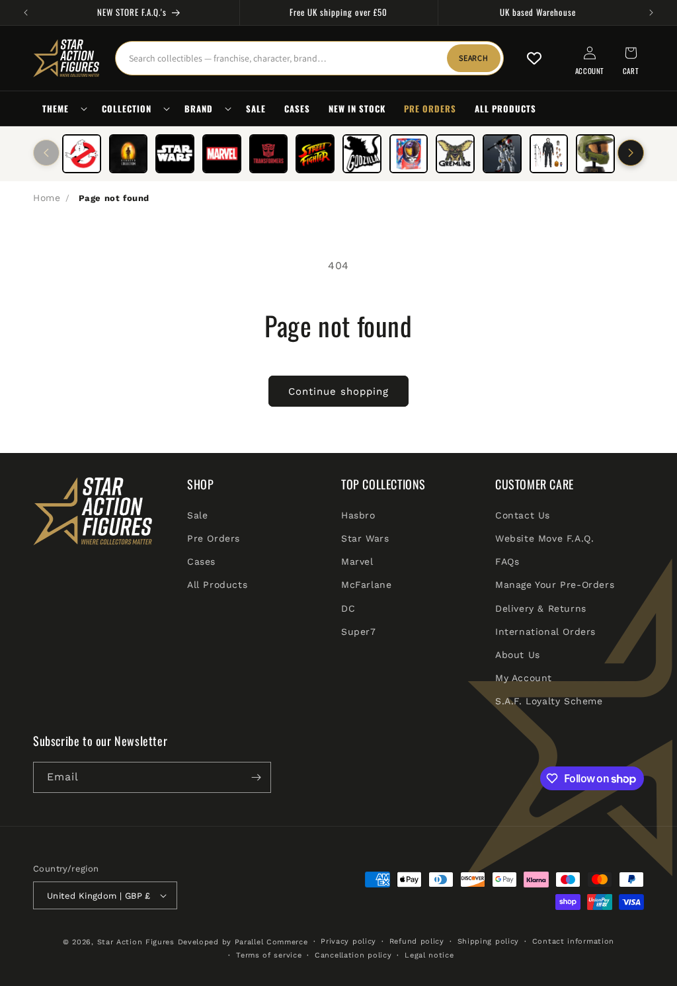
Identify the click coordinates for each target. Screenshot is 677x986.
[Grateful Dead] (408, 153)
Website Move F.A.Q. (544, 538)
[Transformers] (268, 153)
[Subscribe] (255, 777)
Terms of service (268, 955)
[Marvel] (221, 153)
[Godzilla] (361, 153)
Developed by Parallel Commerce (243, 942)
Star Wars (365, 538)
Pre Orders (213, 538)
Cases (201, 561)
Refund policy (416, 941)
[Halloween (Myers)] (549, 153)
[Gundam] (502, 153)
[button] (63, 108)
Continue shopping (338, 391)
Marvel (357, 561)
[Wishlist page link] (534, 58)
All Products (217, 584)
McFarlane (366, 584)
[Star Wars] (174, 153)
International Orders (545, 631)
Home (46, 197)
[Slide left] (46, 153)
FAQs (507, 561)
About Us (517, 654)
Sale (197, 515)
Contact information (573, 941)
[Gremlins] (455, 153)
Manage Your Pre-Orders (554, 584)
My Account (523, 678)
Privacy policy (348, 941)
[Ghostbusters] (81, 153)
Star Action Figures (136, 942)
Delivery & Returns (540, 608)
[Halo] (595, 153)
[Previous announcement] (25, 12)
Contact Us (522, 515)
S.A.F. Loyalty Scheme (549, 701)
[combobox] (309, 58)
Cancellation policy (353, 955)
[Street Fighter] (315, 153)
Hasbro (358, 515)
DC (348, 608)
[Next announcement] (651, 12)
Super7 (358, 631)
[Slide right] (630, 153)
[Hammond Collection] (128, 153)
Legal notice (429, 955)
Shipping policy (489, 941)
